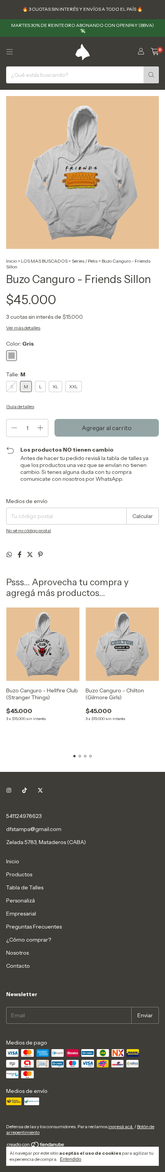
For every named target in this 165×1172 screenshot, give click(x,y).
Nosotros (17, 952)
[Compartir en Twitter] (30, 554)
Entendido (70, 1159)
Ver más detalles (23, 328)
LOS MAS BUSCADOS (44, 261)
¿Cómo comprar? (28, 939)
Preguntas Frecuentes (34, 926)
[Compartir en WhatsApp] (9, 554)
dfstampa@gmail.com (33, 829)
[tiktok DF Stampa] (24, 790)
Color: (20, 343)
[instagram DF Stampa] (9, 790)
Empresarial (21, 913)
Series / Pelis (84, 261)
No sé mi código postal (28, 530)
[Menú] (9, 51)
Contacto (18, 965)
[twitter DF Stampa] (40, 790)
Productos (19, 874)
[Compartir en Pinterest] (40, 554)
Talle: (15, 374)
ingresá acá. (121, 1126)
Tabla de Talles (24, 887)
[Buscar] (151, 74)
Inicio (11, 261)
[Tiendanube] (36, 1146)
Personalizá (20, 900)
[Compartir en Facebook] (20, 554)
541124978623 (24, 816)
